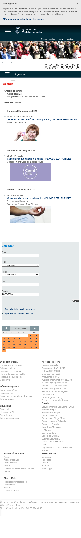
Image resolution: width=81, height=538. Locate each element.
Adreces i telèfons (8, 368)
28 (25, 347)
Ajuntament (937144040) (53, 368)
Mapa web (75, 502)
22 (30, 344)
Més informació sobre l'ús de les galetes (23, 19)
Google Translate (48, 39)
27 (19, 347)
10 (4, 341)
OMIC (44, 444)
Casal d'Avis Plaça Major (53, 418)
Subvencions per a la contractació (16, 396)
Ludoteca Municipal (51, 439)
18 (9, 344)
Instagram (46, 457)
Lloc (4, 281)
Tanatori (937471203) (52, 397)
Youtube (45, 465)
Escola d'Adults (49, 433)
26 (14, 347)
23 (36, 344)
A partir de (6, 291)
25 (9, 347)
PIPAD (45, 450)
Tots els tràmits (7, 399)
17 (4, 344)
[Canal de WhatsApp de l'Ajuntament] (51, 66)
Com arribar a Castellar (11, 365)
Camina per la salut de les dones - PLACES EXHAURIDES (39, 158)
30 (36, 347)
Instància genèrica (8, 390)
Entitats (7, 487)
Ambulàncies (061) (51, 377)
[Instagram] (56, 66)
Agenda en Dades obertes (18, 313)
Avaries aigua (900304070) (54, 383)
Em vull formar (7, 415)
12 (14, 341)
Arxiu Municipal (49, 409)
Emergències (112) (51, 374)
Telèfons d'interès (50, 365)
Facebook (46, 460)
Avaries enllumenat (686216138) (57, 380)
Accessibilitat (61, 502)
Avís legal (33, 502)
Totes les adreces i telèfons (55, 400)
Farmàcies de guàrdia (10, 371)
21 (25, 344)
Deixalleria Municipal (51, 427)
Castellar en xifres (12, 490)
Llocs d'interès (11, 462)
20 (19, 344)
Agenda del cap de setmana (19, 309)
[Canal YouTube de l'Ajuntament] (62, 66)
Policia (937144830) (51, 371)
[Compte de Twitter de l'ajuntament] (67, 66)
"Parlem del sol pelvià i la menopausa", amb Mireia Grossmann (42, 119)
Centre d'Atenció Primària (54, 421)
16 (36, 341)
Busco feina (5, 409)
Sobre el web (46, 502)
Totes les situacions (9, 418)
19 (14, 344)
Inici (60, 39)
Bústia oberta (6, 393)
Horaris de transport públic (12, 374)
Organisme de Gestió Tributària (57, 447)
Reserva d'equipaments (11, 377)
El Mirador (46, 430)
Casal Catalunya (49, 415)
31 (4, 350)
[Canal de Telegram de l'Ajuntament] (46, 66)
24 (4, 347)
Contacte (70, 39)
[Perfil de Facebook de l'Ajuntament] (72, 66)
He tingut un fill (7, 412)
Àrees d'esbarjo (11, 460)
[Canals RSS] (78, 66)
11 (9, 341)
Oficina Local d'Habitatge (53, 442)
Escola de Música (50, 436)
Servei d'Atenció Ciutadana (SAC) (58, 407)
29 (30, 347)
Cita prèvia (5, 380)
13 (19, 341)
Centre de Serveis (50, 424)
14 (25, 341)
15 (30, 341)
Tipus (4, 272)
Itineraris (8, 465)
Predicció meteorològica (15, 482)
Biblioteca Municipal (51, 412)
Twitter (45, 462)
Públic (4, 262)
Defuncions (9, 484)
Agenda (14, 63)
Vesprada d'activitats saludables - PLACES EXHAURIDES (39, 198)
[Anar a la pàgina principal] (28, 30)
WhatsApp (47, 468)
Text (4, 252)
